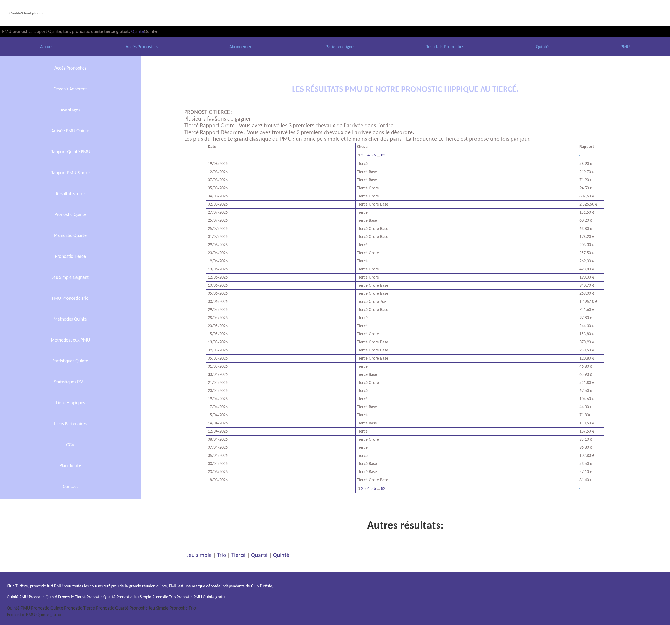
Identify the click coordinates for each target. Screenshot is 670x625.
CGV (70, 445)
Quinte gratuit (49, 615)
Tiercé (238, 556)
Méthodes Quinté (70, 319)
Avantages (70, 110)
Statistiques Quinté (70, 361)
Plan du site (70, 466)
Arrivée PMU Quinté (70, 131)
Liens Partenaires (70, 424)
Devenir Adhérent (70, 89)
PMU (625, 47)
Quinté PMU (18, 608)
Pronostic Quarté (70, 236)
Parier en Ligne (340, 47)
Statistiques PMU (70, 382)
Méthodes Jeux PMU (70, 340)
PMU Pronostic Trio (70, 298)
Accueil (47, 47)
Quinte (137, 32)
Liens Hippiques (70, 403)
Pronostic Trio (183, 608)
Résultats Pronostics (445, 47)
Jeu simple (199, 556)
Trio (221, 556)
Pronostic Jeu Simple (149, 608)
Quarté (259, 556)
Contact (70, 487)
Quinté (542, 47)
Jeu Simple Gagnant (70, 277)
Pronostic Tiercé (70, 256)
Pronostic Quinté (70, 215)
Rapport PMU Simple (70, 173)
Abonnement (241, 47)
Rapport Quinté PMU (70, 152)
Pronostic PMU (21, 615)
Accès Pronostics (142, 47)
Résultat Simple (70, 194)
